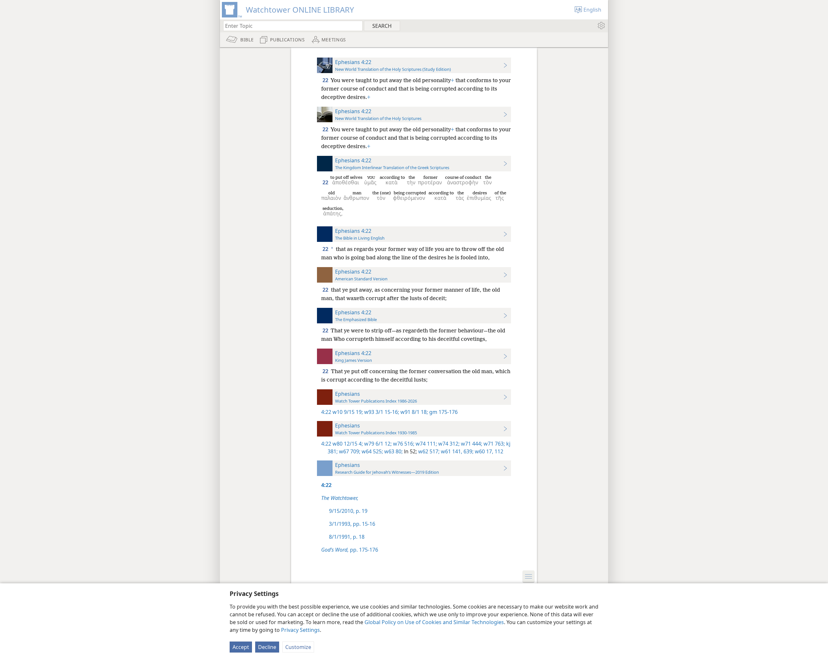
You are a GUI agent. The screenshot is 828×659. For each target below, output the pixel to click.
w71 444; (471, 443)
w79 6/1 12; (377, 443)
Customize (298, 647)
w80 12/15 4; (347, 443)
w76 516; (403, 443)
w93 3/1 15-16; (381, 412)
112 (498, 451)
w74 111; (425, 443)
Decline (267, 647)
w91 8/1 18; (413, 412)
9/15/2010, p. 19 (348, 510)
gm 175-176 (443, 412)
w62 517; (428, 451)
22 (325, 80)
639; (468, 451)
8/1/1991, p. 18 (347, 536)
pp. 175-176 (349, 549)
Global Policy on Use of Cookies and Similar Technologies (434, 622)
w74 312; (448, 443)
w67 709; (349, 451)
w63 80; (393, 451)
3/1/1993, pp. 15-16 (352, 523)
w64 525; (371, 451)
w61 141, (451, 451)
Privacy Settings (300, 629)
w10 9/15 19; (347, 412)
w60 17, (483, 451)
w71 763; (493, 443)
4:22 (326, 412)
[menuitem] (600, 25)
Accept (241, 647)
